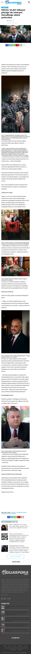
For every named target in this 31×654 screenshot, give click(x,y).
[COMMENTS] (24, 45)
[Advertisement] (15, 55)
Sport (14, 646)
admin (10, 20)
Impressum (13, 649)
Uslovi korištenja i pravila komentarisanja (16, 648)
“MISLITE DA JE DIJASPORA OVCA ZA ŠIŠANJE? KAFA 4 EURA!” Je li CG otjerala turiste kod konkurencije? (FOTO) (16, 613)
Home (4, 646)
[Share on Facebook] (7, 45)
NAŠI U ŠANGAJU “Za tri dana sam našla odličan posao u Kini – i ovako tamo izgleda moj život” (19, 526)
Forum (26, 646)
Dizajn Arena (23, 652)
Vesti (9, 646)
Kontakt (20, 649)
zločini (13, 513)
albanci (13, 512)
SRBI (9, 513)
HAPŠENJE (19, 512)
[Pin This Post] (17, 45)
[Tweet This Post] (10, 45)
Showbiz (20, 646)
